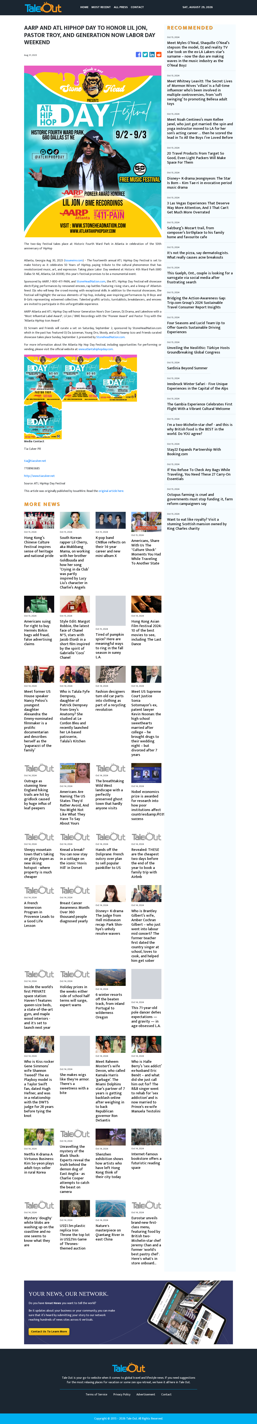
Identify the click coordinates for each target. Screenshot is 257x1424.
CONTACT (137, 7)
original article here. (111, 491)
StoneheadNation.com (110, 337)
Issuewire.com (74, 260)
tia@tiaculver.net (35, 461)
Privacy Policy (121, 1394)
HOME (84, 7)
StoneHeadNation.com (91, 281)
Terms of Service (96, 1394)
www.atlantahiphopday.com (95, 349)
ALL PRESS (121, 7)
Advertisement (145, 1394)
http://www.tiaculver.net (39, 476)
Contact (166, 1394)
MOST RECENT (101, 7)
